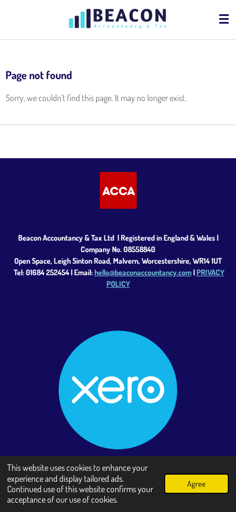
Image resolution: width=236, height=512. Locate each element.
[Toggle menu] (224, 19)
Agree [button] (196, 483)
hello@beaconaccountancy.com (143, 272)
